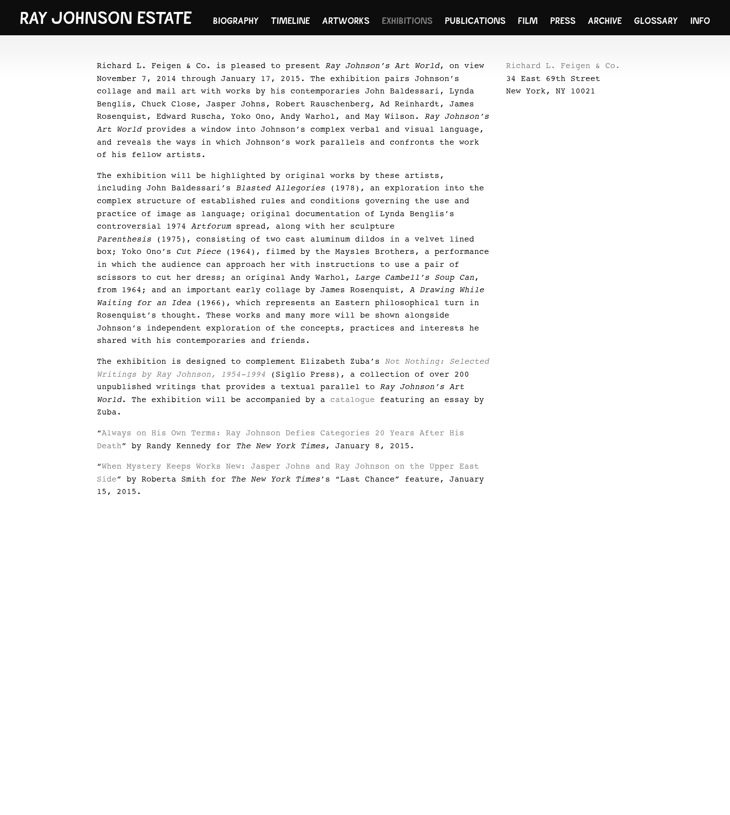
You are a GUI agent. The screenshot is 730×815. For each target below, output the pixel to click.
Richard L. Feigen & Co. (563, 66)
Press (563, 20)
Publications (475, 20)
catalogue (352, 400)
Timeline (290, 20)
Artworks (345, 20)
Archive (605, 20)
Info (700, 20)
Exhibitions (407, 20)
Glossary (656, 20)
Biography (236, 20)
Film (528, 20)
